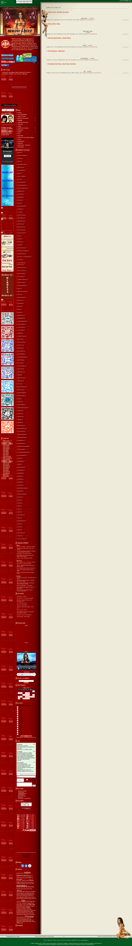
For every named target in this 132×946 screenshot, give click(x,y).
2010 (17, 882)
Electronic (30, 887)
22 (33, 696)
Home (45, 940)
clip (23, 900)
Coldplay (20, 209)
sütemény (29, 894)
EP (35, 898)
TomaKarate (21, 792)
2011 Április (6, 450)
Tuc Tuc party (21, 538)
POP (19, 880)
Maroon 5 (20, 348)
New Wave (20, 515)
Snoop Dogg (19, 893)
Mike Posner (21, 377)
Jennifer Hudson (22, 279)
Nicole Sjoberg (21, 428)
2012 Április (6, 468)
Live (32, 877)
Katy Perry (20, 372)
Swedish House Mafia (23, 446)
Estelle (19, 244)
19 (26, 696)
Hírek (58, 940)
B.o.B (19, 179)
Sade (19, 398)
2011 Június (6, 453)
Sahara (19, 401)
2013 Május (6, 476)
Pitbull (19, 375)
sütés (17, 894)
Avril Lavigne (21, 324)
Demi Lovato (21, 342)
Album (31, 880)
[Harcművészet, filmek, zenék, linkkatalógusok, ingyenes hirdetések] (8, 216)
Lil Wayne (33, 891)
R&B (19, 529)
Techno (21, 732)
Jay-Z (19, 294)
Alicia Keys (20, 315)
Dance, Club (21, 494)
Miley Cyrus (21, 227)
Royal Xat (20, 797)
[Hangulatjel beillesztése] (35, 774)
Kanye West (25, 897)
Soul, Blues (20, 532)
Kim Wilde (20, 473)
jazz (22, 914)
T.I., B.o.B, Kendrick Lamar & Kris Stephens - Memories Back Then (26, 552)
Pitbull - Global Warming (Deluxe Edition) (25, 572)
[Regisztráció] (24, 2)
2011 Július (6, 454)
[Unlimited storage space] (6, 232)
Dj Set (19, 500)
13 (28, 695)
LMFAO (20, 333)
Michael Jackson (22, 291)
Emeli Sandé (21, 404)
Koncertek (63, 940)
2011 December (7, 462)
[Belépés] (27, 2)
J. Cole (19, 212)
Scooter (20, 413)
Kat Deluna (19, 911)
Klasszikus (21, 720)
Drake (19, 238)
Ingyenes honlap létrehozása (105, 936)
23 (19, 698)
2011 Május (6, 451)
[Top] (63, 936)
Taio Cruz (20, 224)
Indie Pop (28, 918)
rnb (29, 895)
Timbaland (20, 461)
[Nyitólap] (20, 2)
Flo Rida (20, 259)
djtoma (74, 19)
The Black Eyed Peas (23, 452)
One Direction (21, 366)
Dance (20, 711)
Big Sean (20, 416)
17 (21, 696)
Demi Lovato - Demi (22, 609)
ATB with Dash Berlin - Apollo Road (59, 38)
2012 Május (6, 470)
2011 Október (6, 459)
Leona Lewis (21, 327)
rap (20, 897)
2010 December (7, 443)
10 (21, 695)
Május (56, 7)
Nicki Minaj (20, 360)
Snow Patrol (21, 431)
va (31, 875)
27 (28, 698)
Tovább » (92, 18)
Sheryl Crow (21, 221)
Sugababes (20, 440)
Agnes (19, 152)
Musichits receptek (21, 596)
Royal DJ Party (22, 796)
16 (19, 696)
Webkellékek (21, 794)
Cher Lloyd (20, 330)
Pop (19, 518)
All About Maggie (22, 155)
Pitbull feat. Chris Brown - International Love (26, 577)
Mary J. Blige (21, 176)
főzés (32, 893)
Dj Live (19, 497)
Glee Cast (20, 264)
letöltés (21, 886)
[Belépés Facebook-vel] (26, 865)
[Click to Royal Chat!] (26, 63)
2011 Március (6, 448)
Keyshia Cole (21, 215)
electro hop (31, 913)
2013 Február (6, 471)
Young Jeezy (21, 297)
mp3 (25, 875)
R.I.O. (19, 383)
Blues (20, 707)
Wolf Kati (20, 479)
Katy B (19, 306)
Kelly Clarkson (21, 206)
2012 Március (6, 467)
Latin (19, 512)
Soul (20, 730)
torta (20, 895)
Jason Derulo (21, 233)
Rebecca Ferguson (22, 250)
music (22, 873)
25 (23, 698)
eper (17, 895)
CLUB (28, 877)
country (22, 882)
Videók (54, 940)
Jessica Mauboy (22, 357)
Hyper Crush (21, 282)
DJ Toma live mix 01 (22, 603)
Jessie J (20, 300)
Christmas (24, 903)
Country (20, 491)
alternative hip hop (30, 921)
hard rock (27, 891)
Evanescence (21, 247)
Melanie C (20, 191)
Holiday (24, 921)
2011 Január (6, 445)
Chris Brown (21, 182)
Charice (20, 200)
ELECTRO (29, 888)
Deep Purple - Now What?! (22, 553)
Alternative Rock (28, 914)
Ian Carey (20, 194)
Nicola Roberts (21, 386)
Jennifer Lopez (21, 336)
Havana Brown (21, 185)
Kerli (19, 309)
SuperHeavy (21, 443)
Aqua (19, 161)
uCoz (114, 936)
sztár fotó (31, 883)
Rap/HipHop (21, 520)
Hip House (26, 910)
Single (30, 901)
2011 (19, 890)
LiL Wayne (20, 470)
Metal (20, 722)
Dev (19, 235)
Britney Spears (21, 434)
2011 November (7, 460)
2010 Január (6, 440)
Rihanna (20, 380)
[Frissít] (33, 774)
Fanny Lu (20, 345)
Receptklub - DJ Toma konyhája (25, 598)
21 (31, 696)
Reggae (21, 726)
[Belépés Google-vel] (29, 865)
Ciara (19, 203)
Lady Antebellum (22, 321)
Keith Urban (21, 467)
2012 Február (6, 465)
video (27, 872)
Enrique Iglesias (22, 285)
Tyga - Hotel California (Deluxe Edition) (25, 569)
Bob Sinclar (20, 425)
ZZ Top (19, 485)
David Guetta (21, 273)
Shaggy (20, 419)
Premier (29, 916)
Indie (19, 506)
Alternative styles (22, 488)
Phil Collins (20, 218)
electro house (31, 897)
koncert (32, 882)
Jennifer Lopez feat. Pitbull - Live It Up (25, 548)
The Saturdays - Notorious (56, 51)
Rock (19, 526)
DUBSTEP (25, 911)
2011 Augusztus (7, 456)
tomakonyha (25, 895)
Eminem (20, 241)
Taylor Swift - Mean (54, 24)
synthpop (18, 914)
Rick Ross (20, 389)
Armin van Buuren (22, 188)
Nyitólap (48, 7)
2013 (21, 923)
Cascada (20, 197)
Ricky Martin (21, 354)
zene (27, 901)
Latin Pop (31, 920)
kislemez (18, 913)
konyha (21, 894)
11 (23, 695)
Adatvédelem (50, 936)
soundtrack (24, 907)
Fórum (78, 940)
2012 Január (6, 463)
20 (28, 696)
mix (25, 877)
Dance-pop (25, 913)
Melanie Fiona (21, 253)
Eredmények (19, 737)
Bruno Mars (21, 351)
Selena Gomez (21, 267)
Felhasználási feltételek (41, 936)
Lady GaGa (23, 888)
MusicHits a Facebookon (24, 798)
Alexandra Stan (21, 437)
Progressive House (21, 909)
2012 (18, 923)
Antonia (19, 158)
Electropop (25, 920)
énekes (18, 873)
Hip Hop (32, 904)
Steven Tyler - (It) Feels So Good (58, 12)
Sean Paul (20, 369)
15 (33, 695)
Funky (20, 714)
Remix (19, 523)
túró (33, 894)
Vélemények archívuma (30, 737)
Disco (20, 713)
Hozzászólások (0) (90, 19)
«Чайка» (18, 883)
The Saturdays (21, 455)
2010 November (7, 442)
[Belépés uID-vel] (22, 865)
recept (25, 894)
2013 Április (6, 474)
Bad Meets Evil (21, 164)
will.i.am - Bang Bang (22, 605)
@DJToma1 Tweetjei (6, 106)
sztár (28, 882)
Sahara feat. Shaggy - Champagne (24, 546)
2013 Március (6, 473)
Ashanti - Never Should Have (23, 558)
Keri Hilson (20, 276)
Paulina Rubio (21, 395)
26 (26, 698)
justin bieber (19, 904)
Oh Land (20, 363)
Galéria (68, 940)
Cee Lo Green (21, 270)
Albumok (50, 940)
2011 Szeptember (7, 457)
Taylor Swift (21, 449)
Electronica (19, 920)
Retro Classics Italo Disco (22, 563)
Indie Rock (19, 921)
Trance (19, 535)
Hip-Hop (21, 716)
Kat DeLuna (21, 230)
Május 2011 (26, 687)
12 (26, 695)
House (19, 503)
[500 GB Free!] (7, 271)
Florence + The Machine (24, 256)
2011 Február (6, 447)
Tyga (19, 464)
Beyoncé (20, 167)
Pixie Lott (20, 339)
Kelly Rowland (21, 392)
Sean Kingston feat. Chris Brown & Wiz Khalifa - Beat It (25, 612)
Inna (19, 288)
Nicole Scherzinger (22, 407)
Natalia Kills (20, 318)
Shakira (20, 422)
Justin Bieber (21, 170)
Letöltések (73, 940)
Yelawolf (20, 482)
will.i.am (20, 476)
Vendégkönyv (84, 940)
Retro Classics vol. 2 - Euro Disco (24, 562)
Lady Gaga (20, 262)
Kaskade (20, 303)
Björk (19, 173)
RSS (130, 0)
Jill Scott (20, 410)
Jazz (19, 509)
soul (22, 910)
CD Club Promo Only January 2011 (24, 568)
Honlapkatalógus (22, 793)
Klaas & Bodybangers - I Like (23, 585)
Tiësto (19, 458)
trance (22, 877)
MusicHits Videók (22, 791)
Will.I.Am (26, 898)
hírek (25, 882)
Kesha (19, 312)
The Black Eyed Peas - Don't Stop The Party (62, 64)
